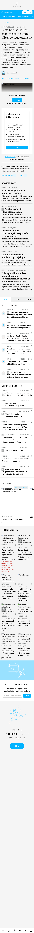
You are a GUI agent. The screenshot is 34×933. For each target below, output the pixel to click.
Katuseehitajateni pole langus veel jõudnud (13, 192)
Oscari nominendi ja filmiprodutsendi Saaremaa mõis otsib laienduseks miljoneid (19, 374)
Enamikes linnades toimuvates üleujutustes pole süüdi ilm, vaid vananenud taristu (19, 314)
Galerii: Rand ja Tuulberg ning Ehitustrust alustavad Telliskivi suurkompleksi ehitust (19, 338)
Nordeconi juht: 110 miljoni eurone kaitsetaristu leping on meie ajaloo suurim (9, 593)
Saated (4, 206)
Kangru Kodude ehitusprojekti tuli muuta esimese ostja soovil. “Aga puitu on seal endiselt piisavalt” (15, 427)
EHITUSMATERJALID (8, 27)
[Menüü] (3, 930)
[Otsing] (20, 930)
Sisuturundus (10, 270)
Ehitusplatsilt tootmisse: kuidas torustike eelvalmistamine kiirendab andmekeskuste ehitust (16, 277)
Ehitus (21, 175)
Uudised (4, 187)
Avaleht (4, 17)
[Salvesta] (31, 309)
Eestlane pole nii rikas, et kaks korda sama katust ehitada (12, 212)
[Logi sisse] (31, 930)
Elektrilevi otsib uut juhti (14, 450)
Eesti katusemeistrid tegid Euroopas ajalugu (13, 256)
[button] (12, 696)
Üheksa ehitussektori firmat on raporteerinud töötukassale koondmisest (8, 554)
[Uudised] (9, 930)
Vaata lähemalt (10, 157)
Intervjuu (5, 584)
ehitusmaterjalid (7, 175)
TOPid (19, 17)
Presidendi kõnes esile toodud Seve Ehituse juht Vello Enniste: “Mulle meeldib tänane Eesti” (19, 351)
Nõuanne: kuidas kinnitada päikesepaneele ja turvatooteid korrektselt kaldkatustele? (15, 234)
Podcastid (25, 17)
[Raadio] (15, 930)
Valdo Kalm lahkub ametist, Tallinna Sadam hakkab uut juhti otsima (8, 653)
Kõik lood (11, 17)
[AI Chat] (25, 930)
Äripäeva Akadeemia (8, 517)
